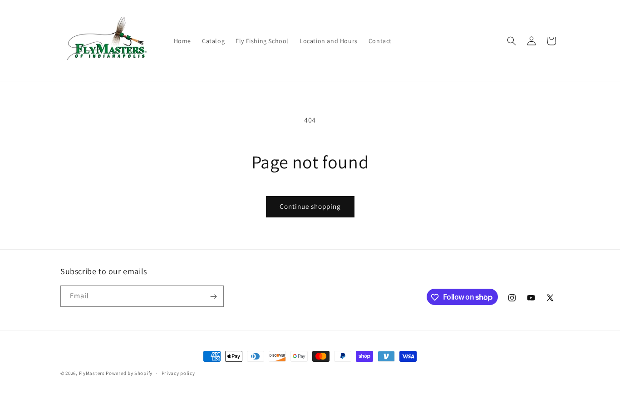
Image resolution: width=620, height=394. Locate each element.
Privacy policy (178, 372)
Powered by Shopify (129, 373)
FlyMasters (92, 373)
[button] (512, 41)
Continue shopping (310, 206)
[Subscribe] (213, 296)
